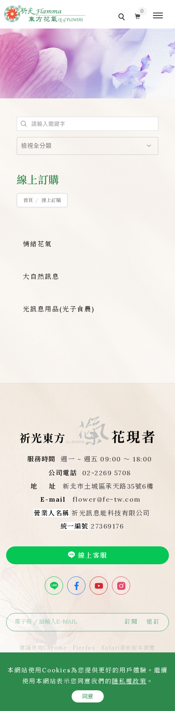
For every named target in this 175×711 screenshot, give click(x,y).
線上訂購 (51, 200)
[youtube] (100, 585)
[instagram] (122, 585)
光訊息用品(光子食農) (58, 309)
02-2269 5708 (106, 473)
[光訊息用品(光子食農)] (24, 331)
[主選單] (158, 16)
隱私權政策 (129, 681)
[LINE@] (55, 585)
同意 (88, 696)
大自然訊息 (41, 276)
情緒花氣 (37, 244)
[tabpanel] (87, 63)
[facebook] (77, 585)
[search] (123, 18)
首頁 (28, 200)
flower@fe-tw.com (106, 499)
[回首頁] (44, 14)
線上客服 (91, 555)
